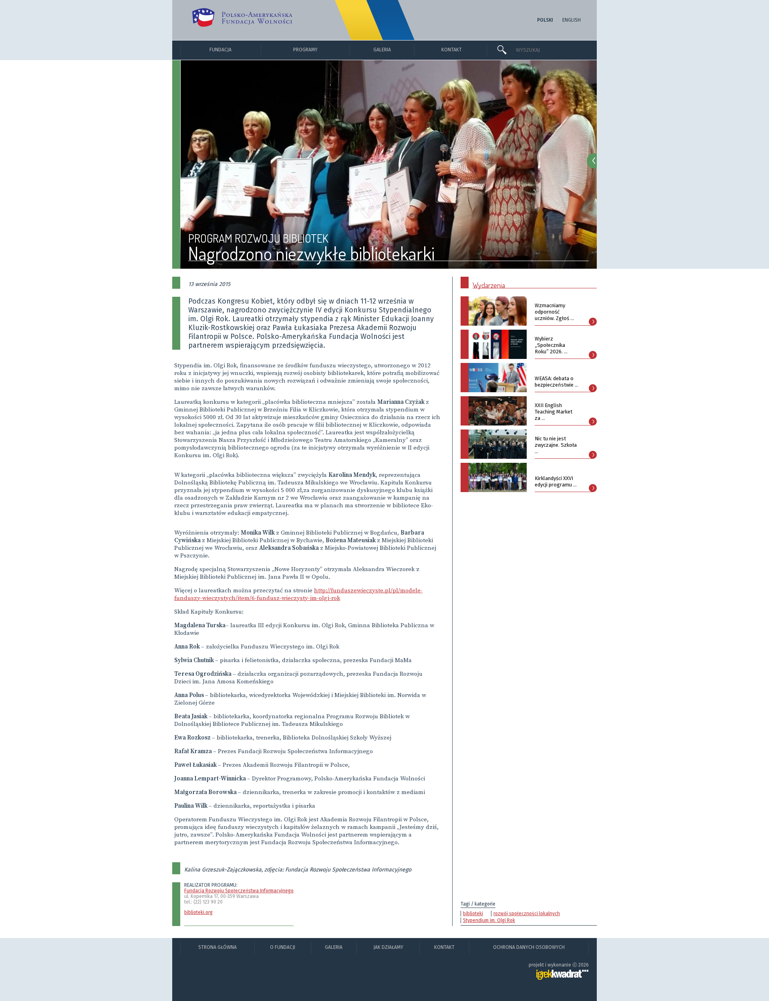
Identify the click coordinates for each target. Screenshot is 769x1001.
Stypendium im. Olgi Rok (489, 920)
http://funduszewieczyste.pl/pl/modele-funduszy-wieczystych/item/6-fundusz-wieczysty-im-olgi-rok (298, 594)
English (571, 20)
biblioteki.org (198, 912)
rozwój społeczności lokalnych (526, 913)
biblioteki (473, 913)
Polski (545, 20)
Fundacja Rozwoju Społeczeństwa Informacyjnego (239, 891)
